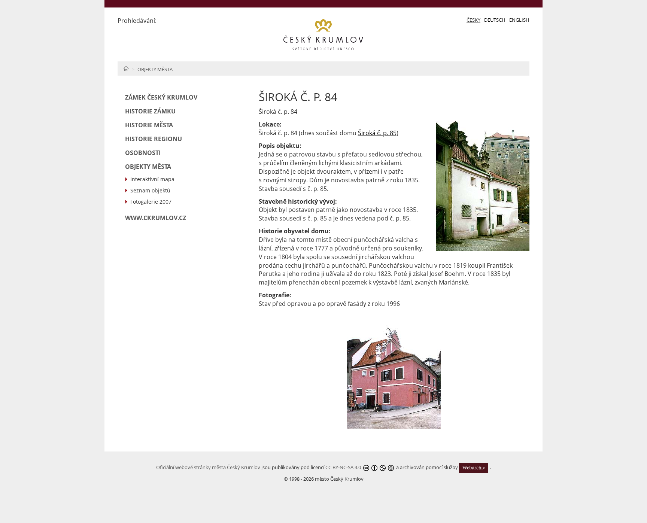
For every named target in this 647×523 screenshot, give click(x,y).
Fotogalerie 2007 (150, 201)
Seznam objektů (150, 190)
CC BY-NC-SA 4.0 (343, 467)
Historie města (149, 125)
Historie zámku (150, 111)
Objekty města (155, 69)
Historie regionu (153, 139)
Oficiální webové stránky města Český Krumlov (208, 467)
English (519, 19)
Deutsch (494, 19)
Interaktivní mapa (152, 179)
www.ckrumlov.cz (155, 218)
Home (126, 68)
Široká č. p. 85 (377, 133)
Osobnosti (143, 153)
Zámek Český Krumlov (161, 97)
